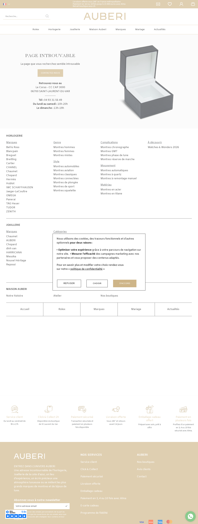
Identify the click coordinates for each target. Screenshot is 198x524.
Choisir (97, 283)
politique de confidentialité (86, 269)
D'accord (124, 283)
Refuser (69, 283)
